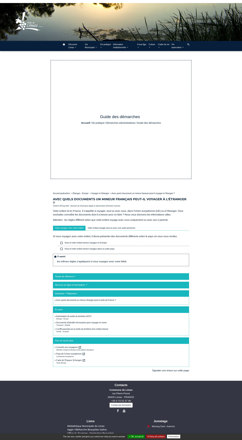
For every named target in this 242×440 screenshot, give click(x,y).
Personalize (173, 436)
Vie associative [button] (176, 46)
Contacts (121, 385)
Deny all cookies (156, 436)
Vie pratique (97, 123)
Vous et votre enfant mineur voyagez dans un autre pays (87, 248)
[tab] (69, 228)
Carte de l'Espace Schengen (70, 360)
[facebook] (117, 410)
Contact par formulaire (121, 405)
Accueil (85, 123)
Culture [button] (152, 44)
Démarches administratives (120, 123)
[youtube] (124, 410)
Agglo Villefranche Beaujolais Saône (87, 429)
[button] (63, 45)
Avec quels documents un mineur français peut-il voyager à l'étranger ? (143, 193)
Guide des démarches (149, 123)
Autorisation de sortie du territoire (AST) (73, 316)
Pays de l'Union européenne (70, 354)
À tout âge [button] (141, 44)
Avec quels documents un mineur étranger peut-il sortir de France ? (86, 300)
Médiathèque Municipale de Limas (85, 426)
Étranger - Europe (81, 193)
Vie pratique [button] (105, 44)
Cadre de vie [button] (163, 44)
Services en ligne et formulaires (70, 285)
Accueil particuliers (61, 193)
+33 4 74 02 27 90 (121, 400)
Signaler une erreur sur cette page (170, 370)
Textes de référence (64, 276)
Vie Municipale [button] (90, 46)
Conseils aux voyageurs (68, 347)
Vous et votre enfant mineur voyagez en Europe (83, 242)
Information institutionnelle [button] (120, 46)
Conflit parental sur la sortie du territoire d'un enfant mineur (82, 329)
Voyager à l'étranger (100, 193)
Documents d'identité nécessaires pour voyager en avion (81, 323)
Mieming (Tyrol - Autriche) (163, 426)
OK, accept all (136, 436)
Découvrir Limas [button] (72, 46)
